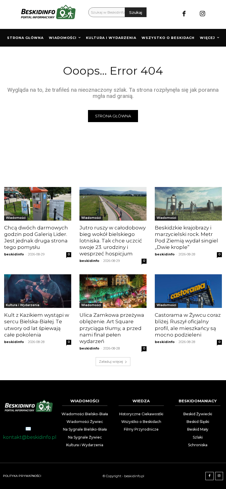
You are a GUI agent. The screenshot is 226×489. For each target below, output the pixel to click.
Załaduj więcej (111, 361)
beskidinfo (14, 254)
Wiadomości (16, 218)
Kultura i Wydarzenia (22, 305)
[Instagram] (202, 14)
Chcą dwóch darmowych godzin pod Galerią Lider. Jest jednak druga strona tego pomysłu (36, 237)
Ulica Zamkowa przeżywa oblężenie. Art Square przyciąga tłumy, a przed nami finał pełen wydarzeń (111, 328)
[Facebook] (184, 14)
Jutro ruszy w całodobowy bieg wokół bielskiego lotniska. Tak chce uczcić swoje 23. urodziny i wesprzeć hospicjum (112, 241)
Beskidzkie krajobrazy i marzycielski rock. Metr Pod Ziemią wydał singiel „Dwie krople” (186, 237)
